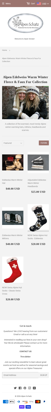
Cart (33, 3)
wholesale (18, 343)
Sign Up (43, 375)
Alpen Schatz (26, 396)
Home (4, 50)
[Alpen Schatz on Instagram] (29, 388)
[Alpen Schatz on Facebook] (20, 388)
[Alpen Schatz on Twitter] (15, 388)
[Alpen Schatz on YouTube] (34, 388)
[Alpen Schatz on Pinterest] (24, 388)
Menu (8, 3)
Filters (44, 143)
